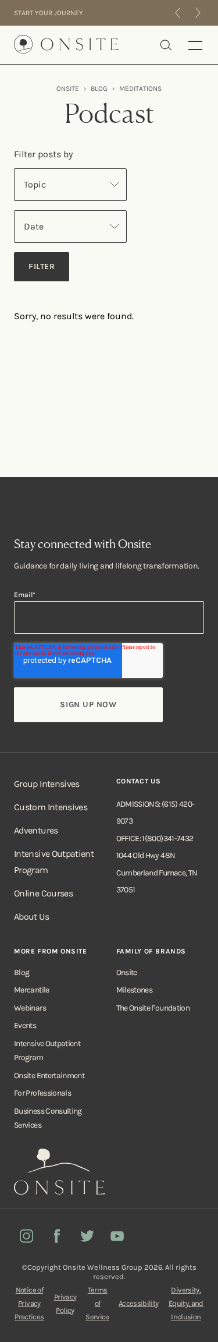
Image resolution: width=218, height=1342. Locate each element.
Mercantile (31, 990)
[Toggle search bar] (165, 45)
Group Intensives (47, 783)
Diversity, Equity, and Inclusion (186, 1303)
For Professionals (42, 1093)
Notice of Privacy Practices (29, 1303)
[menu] (196, 45)
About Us (31, 916)
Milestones (134, 990)
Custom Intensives (50, 807)
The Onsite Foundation (153, 1008)
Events (25, 1025)
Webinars (30, 1008)
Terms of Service (97, 1303)
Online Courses (43, 893)
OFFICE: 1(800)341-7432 (155, 838)
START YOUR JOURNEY (48, 13)
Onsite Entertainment (49, 1075)
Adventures (36, 830)
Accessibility (139, 1303)
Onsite (126, 972)
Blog (21, 972)
